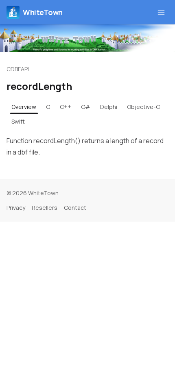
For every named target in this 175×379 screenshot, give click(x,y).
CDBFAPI (18, 69)
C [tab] (48, 107)
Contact (75, 207)
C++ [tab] (65, 107)
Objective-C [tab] (143, 107)
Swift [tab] (18, 121)
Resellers (44, 207)
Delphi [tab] (108, 107)
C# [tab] (85, 107)
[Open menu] (161, 12)
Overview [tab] (23, 107)
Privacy (16, 207)
